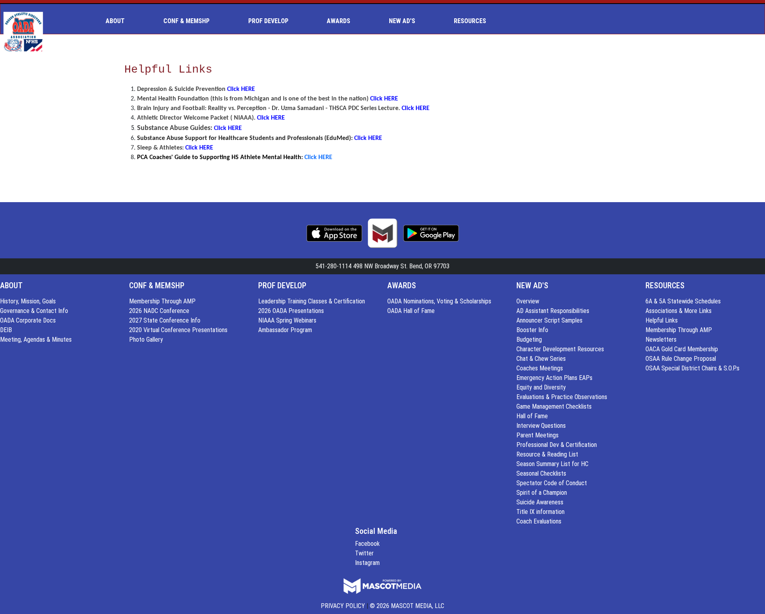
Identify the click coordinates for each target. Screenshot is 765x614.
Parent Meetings (537, 435)
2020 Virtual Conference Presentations (178, 330)
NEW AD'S (532, 285)
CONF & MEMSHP (156, 285)
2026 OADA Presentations (291, 311)
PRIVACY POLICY (343, 606)
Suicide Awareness (539, 502)
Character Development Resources (560, 349)
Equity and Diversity (541, 387)
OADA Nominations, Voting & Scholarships (439, 301)
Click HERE (241, 89)
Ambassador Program (285, 330)
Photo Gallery (146, 339)
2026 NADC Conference (159, 311)
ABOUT (11, 285)
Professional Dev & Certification (556, 445)
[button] (118, 21)
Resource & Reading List (547, 454)
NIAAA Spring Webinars (287, 320)
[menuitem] (118, 21)
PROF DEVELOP (282, 285)
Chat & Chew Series (541, 358)
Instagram (367, 563)
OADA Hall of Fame (411, 311)
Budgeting (529, 339)
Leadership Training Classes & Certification (311, 301)
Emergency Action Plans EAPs (554, 378)
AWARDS (401, 285)
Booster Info (532, 330)
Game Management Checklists (554, 406)
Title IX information (540, 512)
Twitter (364, 553)
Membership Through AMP (162, 301)
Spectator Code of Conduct (551, 483)
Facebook (367, 543)
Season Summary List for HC (552, 464)
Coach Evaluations (538, 521)
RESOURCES (665, 285)
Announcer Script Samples (549, 320)
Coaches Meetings (539, 368)
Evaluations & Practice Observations (561, 397)
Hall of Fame (532, 416)
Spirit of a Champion (541, 492)
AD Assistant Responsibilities (552, 311)
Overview (527, 301)
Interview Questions (541, 425)
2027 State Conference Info (164, 320)
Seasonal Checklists (541, 473)
